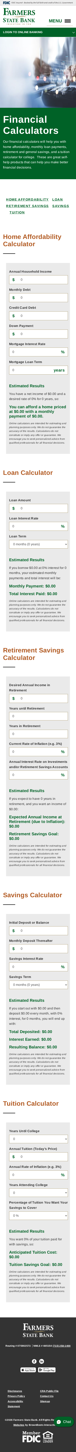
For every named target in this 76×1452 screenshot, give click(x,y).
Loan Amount (20, 500)
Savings (60, 206)
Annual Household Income (30, 271)
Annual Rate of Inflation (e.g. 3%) (35, 1166)
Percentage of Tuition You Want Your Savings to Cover (38, 1205)
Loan (57, 199)
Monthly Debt (19, 289)
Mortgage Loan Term (25, 362)
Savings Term (20, 977)
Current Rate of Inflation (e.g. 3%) (35, 743)
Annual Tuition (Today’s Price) (33, 1149)
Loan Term (17, 536)
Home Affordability (27, 199)
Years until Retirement (26, 708)
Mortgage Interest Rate (27, 344)
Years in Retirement (24, 726)
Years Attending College (28, 1185)
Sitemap (45, 1401)
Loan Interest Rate (24, 518)
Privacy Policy (16, 1396)
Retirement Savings (27, 206)
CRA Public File (49, 1391)
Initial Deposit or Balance (29, 922)
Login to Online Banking (23, 32)
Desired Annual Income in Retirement (29, 687)
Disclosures (15, 1391)
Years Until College (24, 1131)
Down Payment (21, 326)
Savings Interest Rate (26, 958)
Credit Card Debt (22, 307)
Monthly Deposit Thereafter (30, 940)
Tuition (17, 212)
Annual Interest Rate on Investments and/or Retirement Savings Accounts (38, 764)
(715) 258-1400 (62, 1345)
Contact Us (47, 1396)
